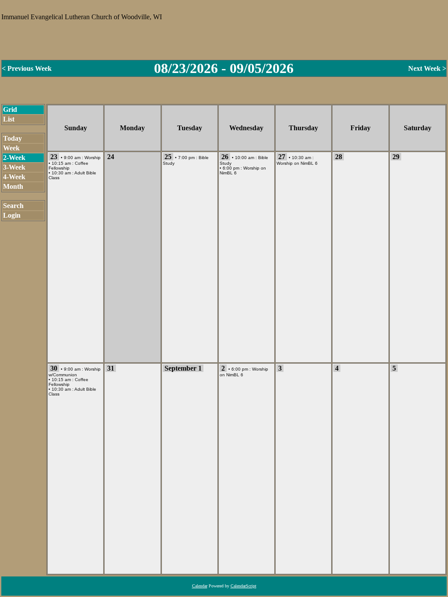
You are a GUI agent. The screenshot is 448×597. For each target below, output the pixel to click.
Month (13, 186)
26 (224, 156)
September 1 (183, 368)
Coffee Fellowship (68, 165)
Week (11, 148)
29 (395, 156)
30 (53, 368)
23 (53, 156)
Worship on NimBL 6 (297, 163)
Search (13, 205)
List (8, 119)
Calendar (199, 585)
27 (281, 156)
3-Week (14, 167)
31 (110, 368)
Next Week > (427, 68)
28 (338, 156)
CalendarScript (243, 585)
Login (12, 215)
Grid (10, 109)
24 (110, 156)
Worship (92, 157)
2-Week (14, 157)
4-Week (14, 176)
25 (168, 156)
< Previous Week (27, 68)
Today (12, 138)
